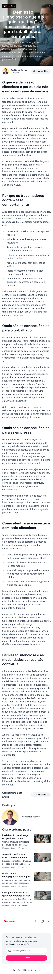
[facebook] (36, 921)
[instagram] (42, 921)
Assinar (27, 958)
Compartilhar (42, 71)
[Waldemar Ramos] (10, 817)
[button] (48, 5)
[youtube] (48, 921)
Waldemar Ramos (19, 70)
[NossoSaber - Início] (9, 6)
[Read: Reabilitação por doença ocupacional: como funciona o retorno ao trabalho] (42, 838)
